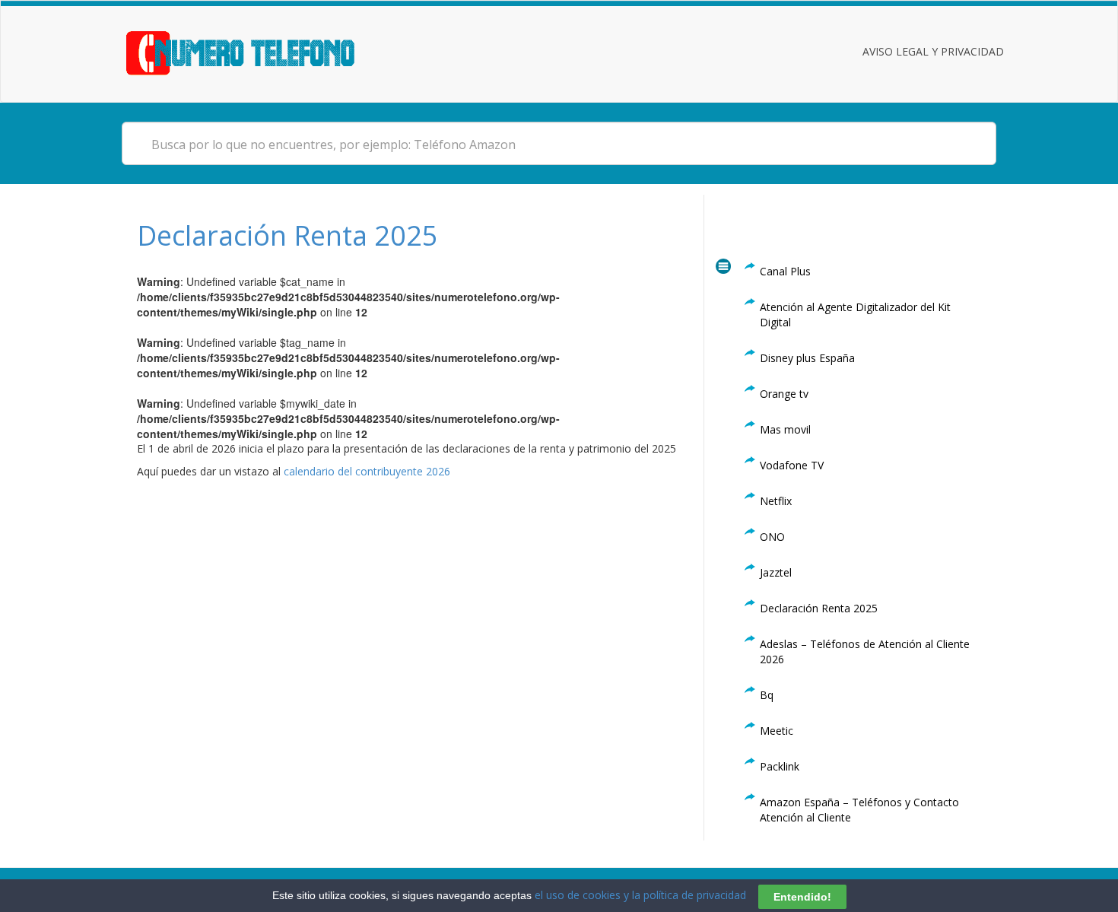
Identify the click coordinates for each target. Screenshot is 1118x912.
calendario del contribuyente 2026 (367, 471)
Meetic (776, 730)
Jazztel (776, 572)
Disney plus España (807, 358)
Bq (766, 695)
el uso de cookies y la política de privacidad (640, 895)
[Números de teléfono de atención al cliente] (259, 51)
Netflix (776, 501)
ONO (772, 536)
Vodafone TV (792, 465)
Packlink (779, 766)
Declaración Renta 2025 (287, 235)
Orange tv (784, 393)
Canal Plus (785, 271)
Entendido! (802, 896)
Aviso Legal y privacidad (933, 51)
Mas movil (785, 429)
